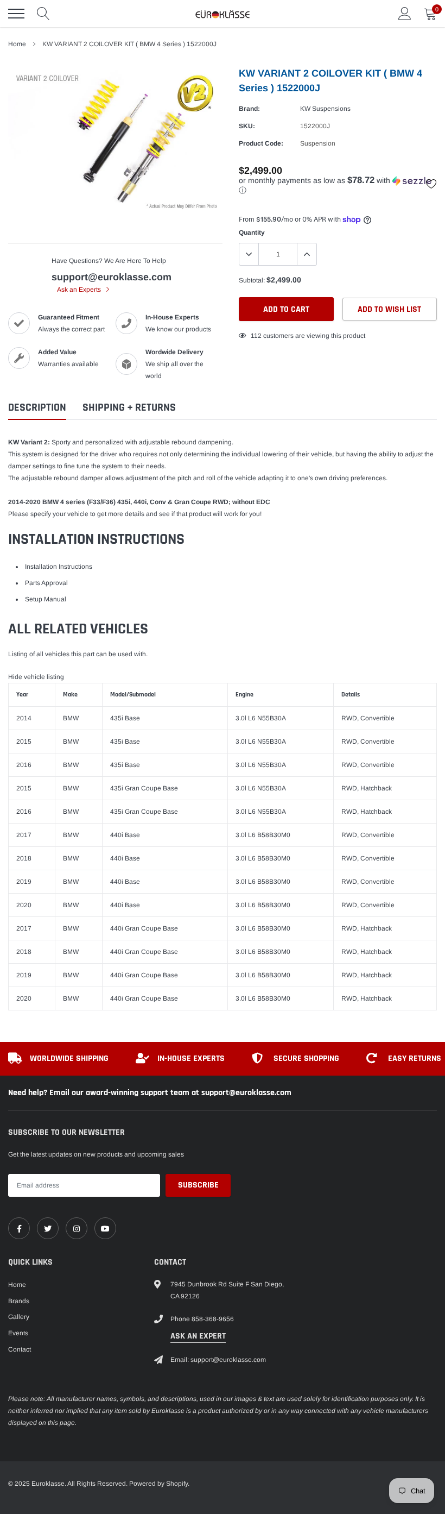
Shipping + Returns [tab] (129, 407)
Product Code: (261, 143)
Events (18, 1333)
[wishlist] (431, 183)
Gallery (18, 1317)
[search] (43, 13)
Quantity (252, 232)
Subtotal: (252, 280)
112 (256, 336)
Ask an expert (198, 1336)
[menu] (16, 13)
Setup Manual (45, 599)
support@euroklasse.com (111, 277)
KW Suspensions (325, 108)
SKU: (247, 126)
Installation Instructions (58, 566)
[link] (19, 1228)
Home (17, 44)
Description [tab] (37, 407)
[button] (338, 185)
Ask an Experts (80, 289)
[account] (404, 13)
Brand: (249, 108)
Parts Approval (46, 583)
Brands (18, 1301)
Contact (19, 1349)
